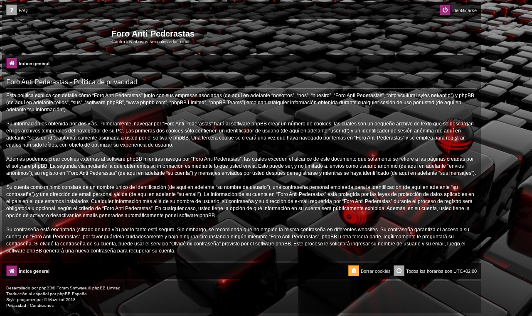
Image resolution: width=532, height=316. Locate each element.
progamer (26, 299)
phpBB (45, 288)
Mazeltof (56, 299)
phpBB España (72, 294)
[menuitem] (17, 11)
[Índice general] (57, 36)
